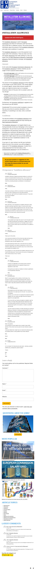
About (21, 10)
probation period (14, 120)
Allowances (6, 506)
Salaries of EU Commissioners (9, 517)
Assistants (6, 508)
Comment (5, 368)
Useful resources (7, 520)
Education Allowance (13, 533)
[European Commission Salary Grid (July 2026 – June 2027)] (18, 470)
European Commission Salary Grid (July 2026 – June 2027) (13, 479)
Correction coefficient (17, 102)
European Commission (18, 67)
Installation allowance (15, 32)
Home (2, 10)
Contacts (17, 10)
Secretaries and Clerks (8, 518)
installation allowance (28, 47)
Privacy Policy (12, 10)
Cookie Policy (6, 10)
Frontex (5, 510)
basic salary (11, 73)
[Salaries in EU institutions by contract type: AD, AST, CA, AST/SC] (18, 490)
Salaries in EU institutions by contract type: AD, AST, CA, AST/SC (14, 499)
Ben (10, 216)
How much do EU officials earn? (8, 460)
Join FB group (18, 434)
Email (4, 390)
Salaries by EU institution (9, 516)
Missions (5, 512)
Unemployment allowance (9, 149)
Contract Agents (7, 509)
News (5, 514)
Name (4, 384)
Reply (6, 183)
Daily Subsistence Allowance (18, 57)
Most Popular (6, 513)
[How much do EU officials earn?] (18, 450)
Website (4, 396)
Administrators (7, 505)
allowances (12, 55)
